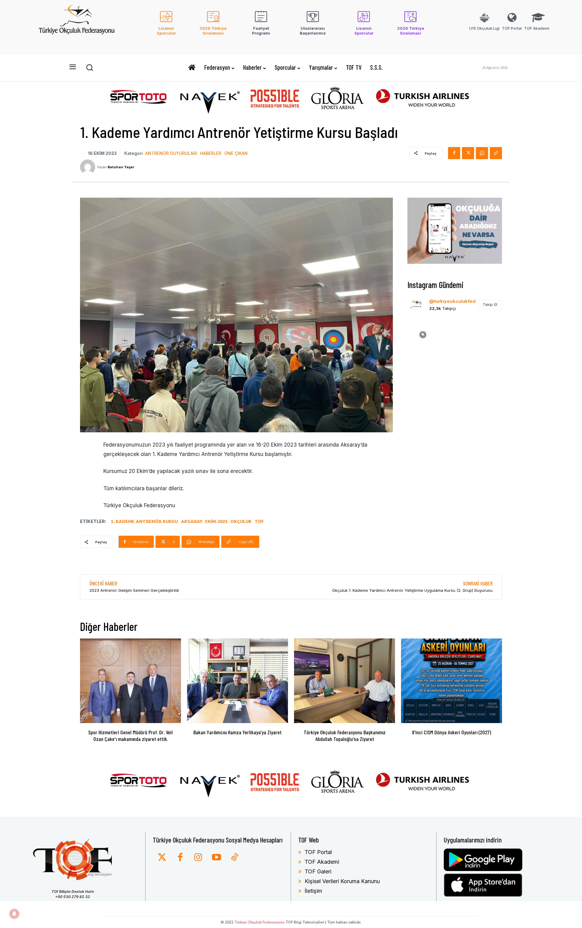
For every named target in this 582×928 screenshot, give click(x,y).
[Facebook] (454, 153)
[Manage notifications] (14, 914)
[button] (89, 67)
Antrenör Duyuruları (171, 153)
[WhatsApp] (482, 153)
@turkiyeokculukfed (452, 301)
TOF (259, 521)
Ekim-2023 (216, 521)
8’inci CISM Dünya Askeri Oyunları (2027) (451, 732)
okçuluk (241, 521)
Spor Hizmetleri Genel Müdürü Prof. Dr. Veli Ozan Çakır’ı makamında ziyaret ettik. (130, 735)
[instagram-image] (422, 334)
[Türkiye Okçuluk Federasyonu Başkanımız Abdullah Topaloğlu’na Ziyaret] (344, 680)
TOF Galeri (318, 871)
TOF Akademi (322, 862)
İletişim (313, 891)
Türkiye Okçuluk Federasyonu (259, 922)
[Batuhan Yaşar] (88, 167)
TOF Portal (318, 852)
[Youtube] (216, 858)
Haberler (210, 153)
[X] (468, 153)
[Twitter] (162, 858)
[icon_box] (166, 27)
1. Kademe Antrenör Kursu (144, 521)
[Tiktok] (235, 858)
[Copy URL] (496, 153)
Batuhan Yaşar (121, 167)
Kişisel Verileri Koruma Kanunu (342, 881)
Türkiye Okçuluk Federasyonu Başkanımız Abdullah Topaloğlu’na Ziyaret (345, 735)
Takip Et (490, 304)
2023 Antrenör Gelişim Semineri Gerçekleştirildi (134, 590)
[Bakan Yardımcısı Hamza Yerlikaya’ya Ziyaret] (237, 680)
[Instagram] (198, 858)
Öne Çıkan (236, 153)
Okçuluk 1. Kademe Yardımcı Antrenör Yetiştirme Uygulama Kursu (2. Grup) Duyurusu (412, 590)
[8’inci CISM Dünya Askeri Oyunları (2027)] (451, 680)
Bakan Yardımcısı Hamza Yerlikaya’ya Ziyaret (237, 732)
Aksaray (191, 521)
